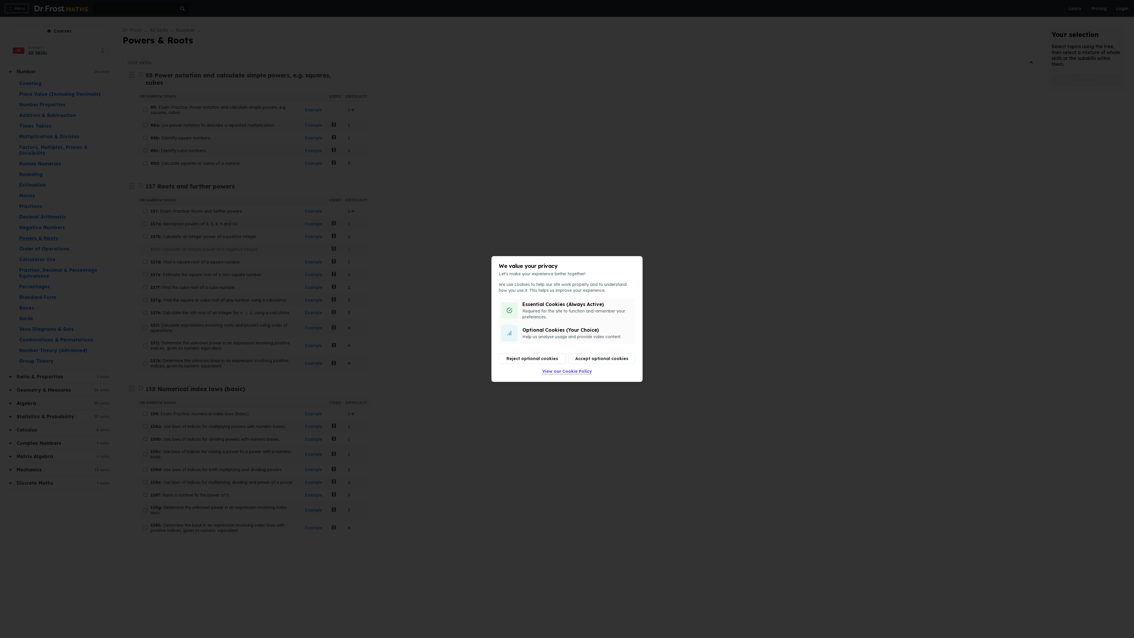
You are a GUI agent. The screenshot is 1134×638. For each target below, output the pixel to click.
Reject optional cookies (532, 358)
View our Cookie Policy (567, 371)
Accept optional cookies (601, 358)
